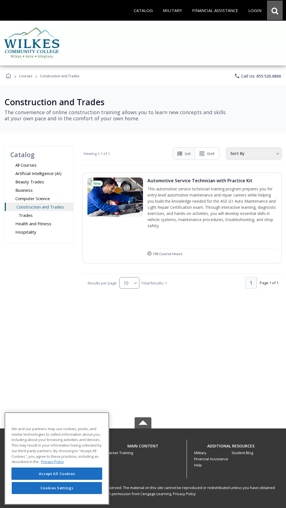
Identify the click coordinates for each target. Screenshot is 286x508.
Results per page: (102, 283)
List (187, 153)
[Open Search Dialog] (275, 10)
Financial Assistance (211, 458)
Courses (25, 76)
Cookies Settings (56, 487)
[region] (56, 458)
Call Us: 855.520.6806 (257, 76)
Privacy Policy (184, 493)
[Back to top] (143, 449)
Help (198, 465)
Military (200, 452)
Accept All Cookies (57, 473)
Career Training (120, 452)
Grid (210, 153)
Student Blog (242, 452)
